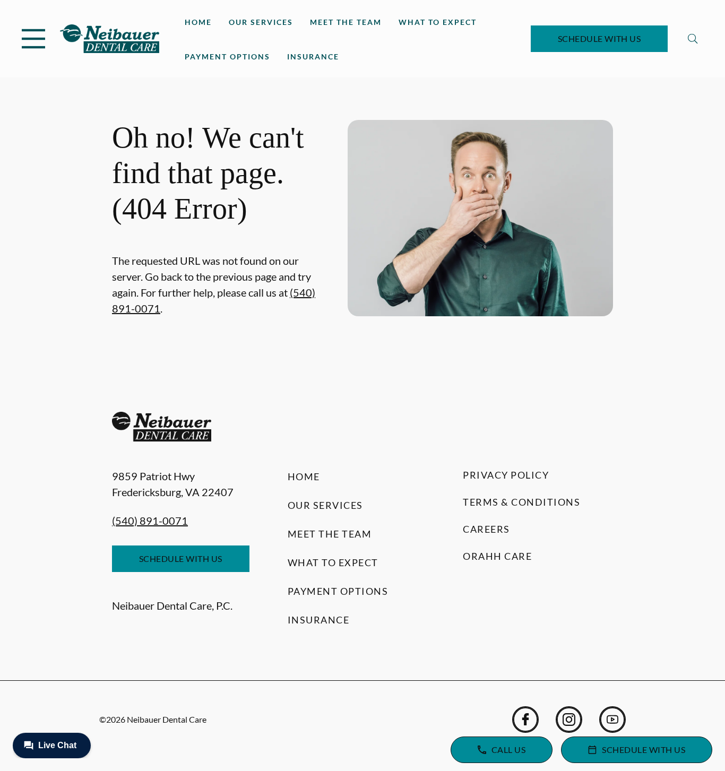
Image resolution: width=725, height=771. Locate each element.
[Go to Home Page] (109, 39)
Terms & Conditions (521, 502)
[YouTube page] (612, 719)
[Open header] (33, 38)
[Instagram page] (569, 719)
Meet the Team (346, 22)
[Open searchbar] (693, 38)
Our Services (261, 22)
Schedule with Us (599, 38)
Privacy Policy (506, 475)
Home (198, 22)
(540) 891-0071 (150, 520)
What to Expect (438, 22)
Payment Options (227, 56)
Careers (486, 529)
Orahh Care (497, 556)
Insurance (313, 56)
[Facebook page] (525, 719)
